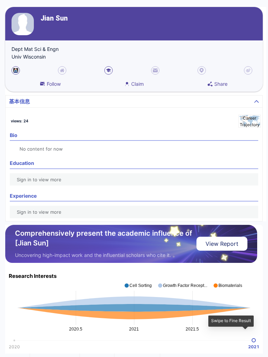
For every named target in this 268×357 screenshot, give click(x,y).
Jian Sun (54, 18)
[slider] (253, 340)
